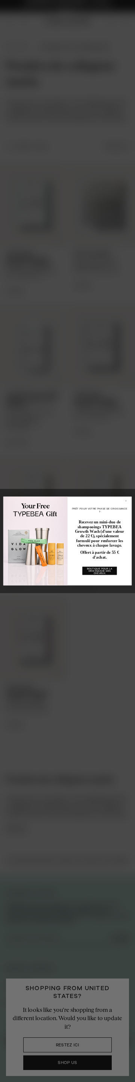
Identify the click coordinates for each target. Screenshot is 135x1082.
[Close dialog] (127, 501)
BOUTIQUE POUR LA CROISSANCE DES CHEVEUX (99, 570)
